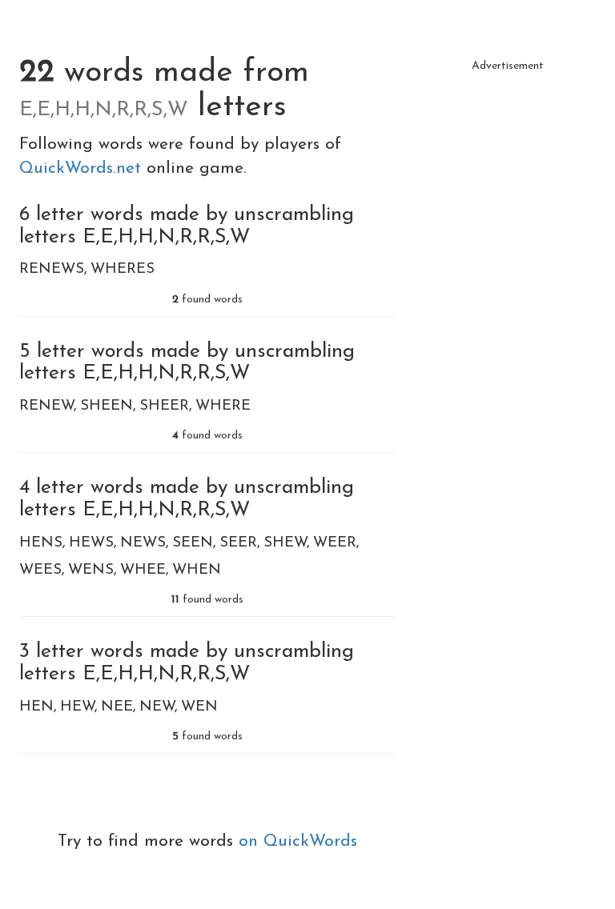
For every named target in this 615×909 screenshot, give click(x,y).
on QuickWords (298, 841)
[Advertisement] (508, 160)
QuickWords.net (83, 168)
